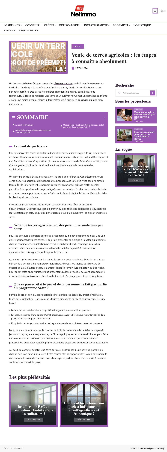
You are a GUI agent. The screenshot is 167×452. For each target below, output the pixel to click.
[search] (155, 10)
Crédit (78, 46)
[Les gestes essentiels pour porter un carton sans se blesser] (124, 135)
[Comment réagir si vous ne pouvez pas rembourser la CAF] (124, 115)
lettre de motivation (27, 276)
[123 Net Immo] (83, 11)
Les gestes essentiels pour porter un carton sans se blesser (144, 135)
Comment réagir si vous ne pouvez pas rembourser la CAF (144, 115)
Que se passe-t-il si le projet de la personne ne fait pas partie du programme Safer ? (83, 125)
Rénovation (33, 420)
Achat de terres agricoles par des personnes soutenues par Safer (33, 131)
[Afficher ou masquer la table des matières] (77, 117)
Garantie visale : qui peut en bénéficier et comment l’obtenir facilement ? (136, 170)
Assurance (136, 180)
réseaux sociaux (63, 83)
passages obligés (87, 99)
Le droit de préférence (24, 124)
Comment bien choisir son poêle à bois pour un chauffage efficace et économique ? (84, 408)
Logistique (138, 109)
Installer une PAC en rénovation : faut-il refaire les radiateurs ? (33, 410)
